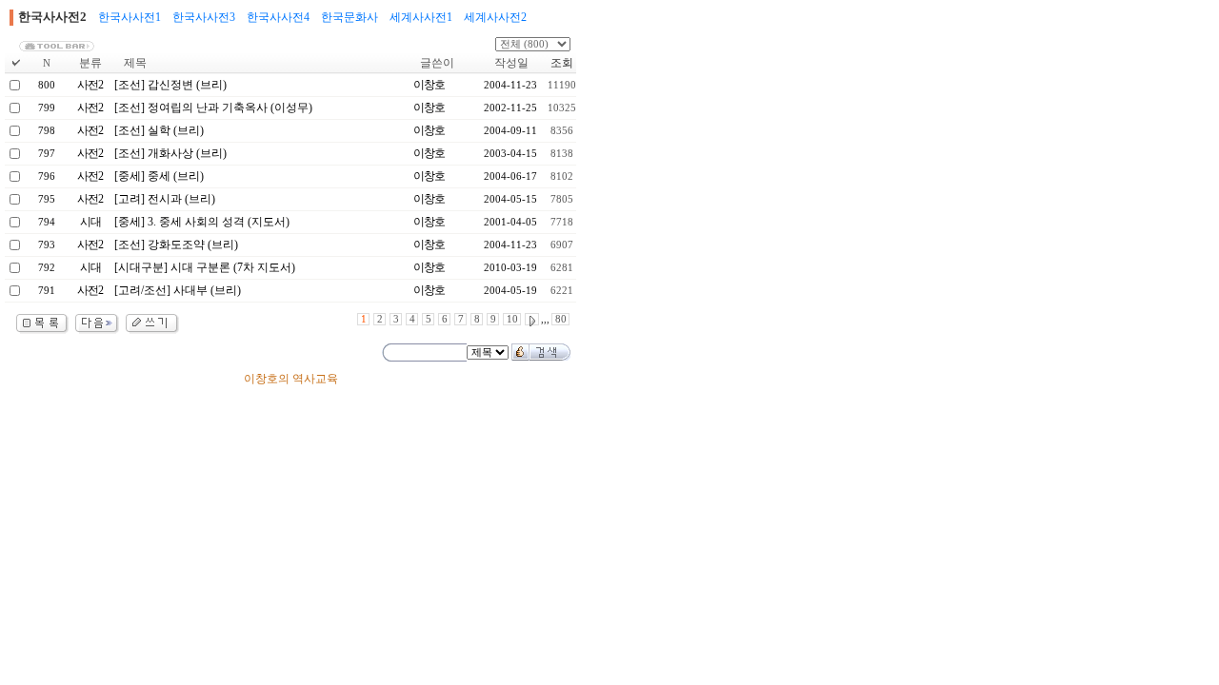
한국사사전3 (203, 17)
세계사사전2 (495, 17)
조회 (561, 62)
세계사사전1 (421, 17)
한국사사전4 (278, 17)
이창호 (429, 84)
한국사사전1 (129, 17)
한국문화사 (349, 17)
